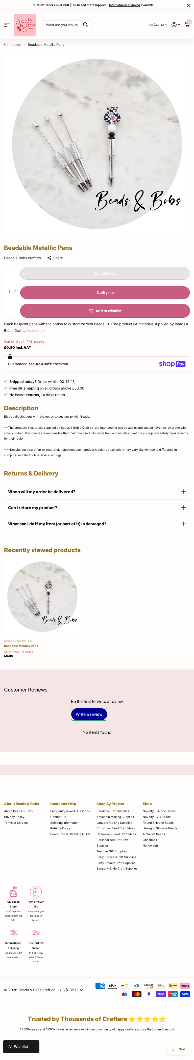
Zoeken (85, 24)
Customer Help (63, 804)
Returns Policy (60, 828)
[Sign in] (176, 24)
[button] (16, 278)
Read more (36, 330)
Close (188, 5)
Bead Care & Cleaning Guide (70, 834)
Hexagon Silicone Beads (160, 828)
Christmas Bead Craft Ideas (115, 828)
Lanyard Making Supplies (114, 823)
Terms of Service (16, 823)
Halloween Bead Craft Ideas (116, 834)
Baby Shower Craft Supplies (116, 857)
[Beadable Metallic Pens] (42, 596)
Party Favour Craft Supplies (115, 863)
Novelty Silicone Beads (159, 811)
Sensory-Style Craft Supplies (116, 868)
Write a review (89, 714)
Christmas (150, 840)
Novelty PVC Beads (157, 817)
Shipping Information (64, 823)
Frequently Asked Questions (70, 811)
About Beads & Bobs (21, 804)
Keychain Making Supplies (115, 817)
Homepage (12, 44)
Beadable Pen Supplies (112, 811)
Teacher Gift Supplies (111, 851)
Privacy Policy (14, 817)
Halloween (150, 845)
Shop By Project (110, 804)
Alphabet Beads (154, 834)
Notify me (105, 292)
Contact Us (58, 817)
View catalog (7, 25)
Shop (147, 804)
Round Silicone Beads (158, 823)
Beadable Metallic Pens (21, 646)
